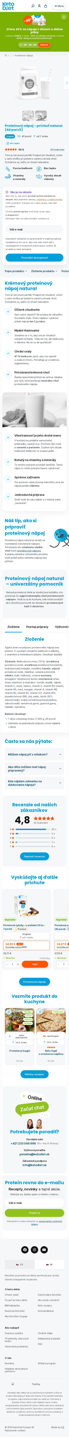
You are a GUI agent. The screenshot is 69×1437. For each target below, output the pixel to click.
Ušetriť (44, 44)
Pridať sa (34, 1212)
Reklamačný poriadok (49, 1338)
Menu (61, 6)
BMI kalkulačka (12, 1305)
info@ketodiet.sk (34, 1165)
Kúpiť (35, 964)
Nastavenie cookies (15, 1430)
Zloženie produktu (42, 271)
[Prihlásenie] (39, 5)
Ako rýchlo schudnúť (48, 1300)
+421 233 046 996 (23, 1143)
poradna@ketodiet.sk (34, 1154)
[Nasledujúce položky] (66, 83)
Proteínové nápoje (24, 55)
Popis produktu (14, 271)
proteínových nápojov (29, 550)
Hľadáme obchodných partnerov (16, 1370)
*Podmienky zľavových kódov (17, 1340)
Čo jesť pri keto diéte (16, 1300)
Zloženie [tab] (13, 627)
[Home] (6, 55)
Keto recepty (45, 1305)
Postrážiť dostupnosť (34, 257)
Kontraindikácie (46, 1310)
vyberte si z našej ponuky (49, 199)
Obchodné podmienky (16, 1346)
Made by (56, 1427)
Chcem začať (12, 1294)
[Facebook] (25, 1249)
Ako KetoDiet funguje (16, 1316)
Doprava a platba (14, 1333)
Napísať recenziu (34, 856)
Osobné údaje (45, 1333)
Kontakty (9, 1363)
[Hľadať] (32, 6)
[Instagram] (34, 1249)
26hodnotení (57, 149)
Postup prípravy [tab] (37, 627)
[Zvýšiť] (18, 964)
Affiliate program (47, 1363)
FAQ (40, 1343)
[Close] (64, 17)
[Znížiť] (7, 964)
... (11, 55)
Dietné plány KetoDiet (49, 1294)
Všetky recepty (34, 1074)
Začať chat (32, 1108)
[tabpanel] (34, 683)
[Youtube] (44, 1249)
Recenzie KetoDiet (15, 1310)
